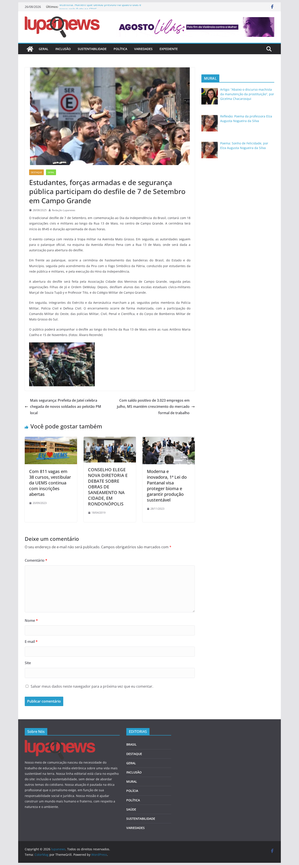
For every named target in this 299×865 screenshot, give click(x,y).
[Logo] (60, 743)
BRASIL (131, 744)
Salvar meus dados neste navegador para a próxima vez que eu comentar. (92, 686)
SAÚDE (131, 809)
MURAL (131, 781)
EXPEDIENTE (169, 49)
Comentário (36, 560)
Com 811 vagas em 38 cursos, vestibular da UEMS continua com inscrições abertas (50, 482)
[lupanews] (30, 49)
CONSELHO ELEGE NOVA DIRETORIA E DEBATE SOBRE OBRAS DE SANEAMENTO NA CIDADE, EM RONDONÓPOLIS (108, 487)
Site (28, 662)
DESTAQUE (36, 172)
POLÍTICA (120, 49)
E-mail (31, 641)
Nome (31, 620)
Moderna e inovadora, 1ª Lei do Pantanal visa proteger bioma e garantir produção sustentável (167, 485)
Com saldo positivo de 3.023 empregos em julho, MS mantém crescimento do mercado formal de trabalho (153, 406)
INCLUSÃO (63, 49)
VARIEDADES (143, 49)
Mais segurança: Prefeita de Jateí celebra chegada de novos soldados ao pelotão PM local (65, 406)
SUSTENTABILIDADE (92, 49)
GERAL (43, 49)
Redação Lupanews (63, 210)
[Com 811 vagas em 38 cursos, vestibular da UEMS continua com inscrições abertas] (51, 439)
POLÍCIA (132, 791)
